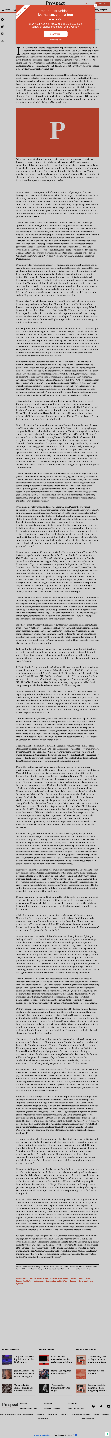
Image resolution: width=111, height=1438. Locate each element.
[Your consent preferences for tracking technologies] (107, 1434)
